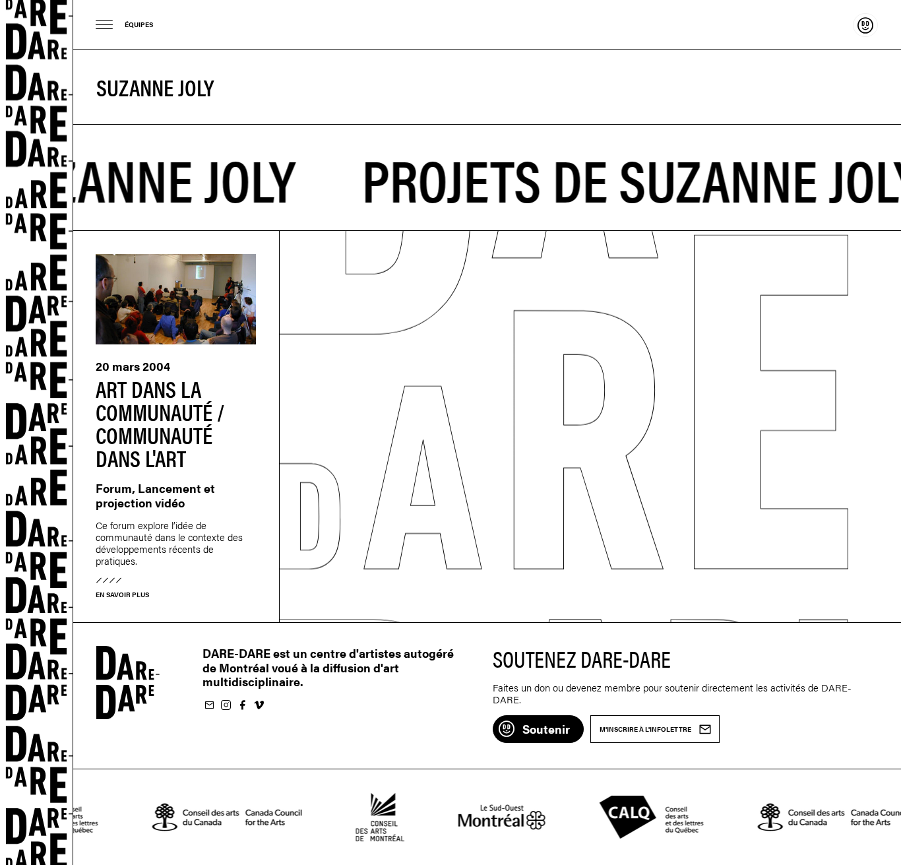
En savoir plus (122, 594)
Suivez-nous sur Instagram (225, 706)
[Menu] (104, 24)
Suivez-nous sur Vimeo (258, 706)
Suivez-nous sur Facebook (242, 706)
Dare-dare (36, 432)
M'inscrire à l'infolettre (209, 706)
